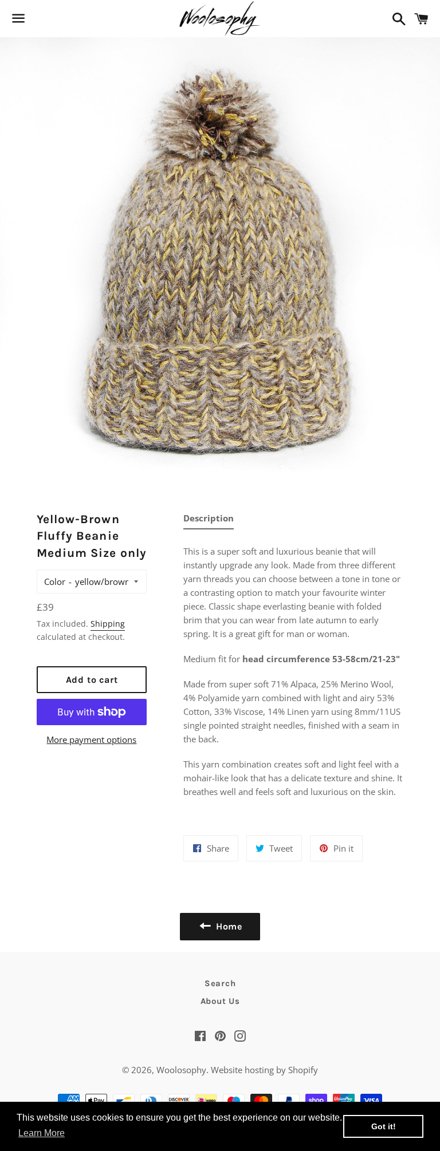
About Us (220, 1001)
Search (220, 983)
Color (54, 581)
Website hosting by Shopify (264, 1069)
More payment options (91, 739)
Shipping (108, 623)
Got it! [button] (383, 1126)
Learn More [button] (41, 1133)
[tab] (208, 520)
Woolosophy (181, 1069)
